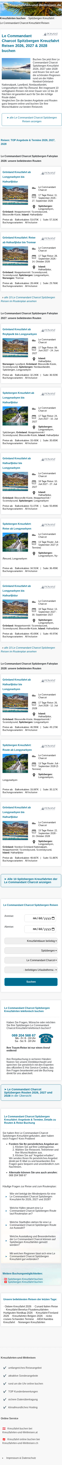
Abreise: (9, 926)
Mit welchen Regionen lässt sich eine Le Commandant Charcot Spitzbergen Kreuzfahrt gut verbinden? (32, 1256)
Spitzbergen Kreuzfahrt (41, 18)
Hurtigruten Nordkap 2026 (18, 1312)
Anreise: (9, 916)
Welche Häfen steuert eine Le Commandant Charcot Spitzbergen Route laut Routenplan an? (33, 1211)
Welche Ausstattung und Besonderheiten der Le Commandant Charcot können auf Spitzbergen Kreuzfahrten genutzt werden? (33, 1240)
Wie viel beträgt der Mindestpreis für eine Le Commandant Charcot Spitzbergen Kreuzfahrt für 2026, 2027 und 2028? (33, 1196)
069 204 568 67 (18, 1175)
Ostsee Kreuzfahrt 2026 (18, 1306)
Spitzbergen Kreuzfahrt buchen (25, 1279)
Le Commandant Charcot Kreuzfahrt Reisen (24, 23)
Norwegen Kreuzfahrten (32, 1322)
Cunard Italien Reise (46, 1306)
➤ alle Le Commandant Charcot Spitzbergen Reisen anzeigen (32, 119)
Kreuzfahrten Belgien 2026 (27, 1316)
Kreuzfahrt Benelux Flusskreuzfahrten (27, 1309)
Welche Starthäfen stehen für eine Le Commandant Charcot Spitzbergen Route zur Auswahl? (33, 1225)
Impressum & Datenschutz (21, 1458)
